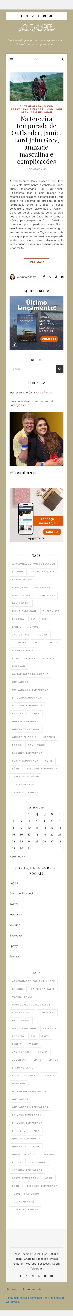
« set (13, 856)
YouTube (15, 924)
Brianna (18, 571)
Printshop (19, 713)
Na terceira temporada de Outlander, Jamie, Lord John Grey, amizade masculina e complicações (36, 139)
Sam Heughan (41, 112)
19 (44, 834)
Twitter (14, 903)
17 (29, 834)
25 (37, 841)
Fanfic (17, 627)
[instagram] (33, 16)
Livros (53, 642)
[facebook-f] (22, 16)
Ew (33, 619)
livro (38, 642)
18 (36, 834)
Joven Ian (19, 642)
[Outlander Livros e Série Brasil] (36, 28)
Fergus (33, 627)
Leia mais (37, 262)
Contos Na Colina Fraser (31, 587)
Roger (16, 745)
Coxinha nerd (22, 595)
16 (21, 834)
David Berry (21, 603)
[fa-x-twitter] (27, 16)
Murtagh (18, 666)
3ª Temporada (31, 106)
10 (29, 827)
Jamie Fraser (33, 109)
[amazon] (38, 16)
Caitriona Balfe (43, 571)
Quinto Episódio (24, 737)
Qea (37, 713)
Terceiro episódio (25, 776)
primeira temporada (27, 705)
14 (59, 827)
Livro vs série (22, 650)
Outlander (20, 682)
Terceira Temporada (42, 768)
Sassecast (16, 935)
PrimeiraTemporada (26, 697)
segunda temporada (27, 753)
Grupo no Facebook (22, 893)
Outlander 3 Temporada (30, 690)
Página (14, 882)
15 (13, 834)
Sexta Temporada (25, 761)
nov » (21, 856)
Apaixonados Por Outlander (33, 563)
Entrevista (51, 611)
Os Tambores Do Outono (30, 674)
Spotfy (14, 946)
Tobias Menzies (23, 784)
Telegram (15, 956)
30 (21, 848)
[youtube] (45, 16)
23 (21, 841)
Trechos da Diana (25, 792)
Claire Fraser (22, 579)
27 (52, 841)
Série (49, 761)
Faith (46, 619)
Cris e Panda (44, 392)
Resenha (49, 737)
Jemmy (43, 634)
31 (29, 848)
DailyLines (47, 595)
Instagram (16, 914)
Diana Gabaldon (24, 611)
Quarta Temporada (26, 721)
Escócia (18, 619)
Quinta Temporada (26, 729)
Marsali (48, 658)
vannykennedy (26, 276)
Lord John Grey (24, 658)
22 (13, 841)
